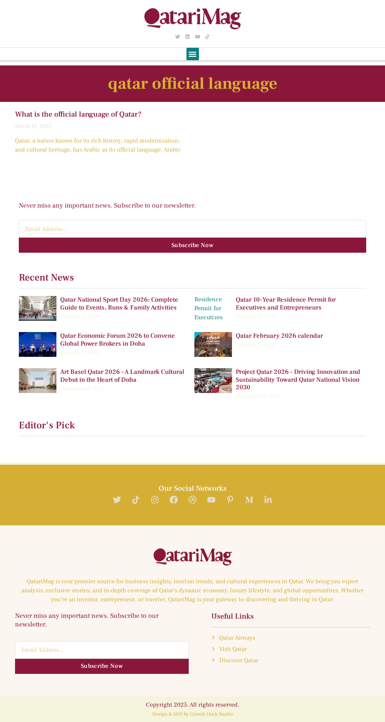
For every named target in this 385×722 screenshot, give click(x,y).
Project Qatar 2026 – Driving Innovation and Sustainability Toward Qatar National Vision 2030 (298, 379)
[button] (192, 54)
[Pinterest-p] (230, 500)
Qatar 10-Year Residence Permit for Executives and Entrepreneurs (286, 303)
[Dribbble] (192, 500)
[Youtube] (197, 36)
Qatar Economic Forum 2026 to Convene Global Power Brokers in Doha (117, 339)
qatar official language (192, 83)
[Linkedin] (187, 36)
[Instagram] (154, 500)
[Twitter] (177, 36)
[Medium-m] (249, 500)
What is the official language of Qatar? (78, 114)
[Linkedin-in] (267, 500)
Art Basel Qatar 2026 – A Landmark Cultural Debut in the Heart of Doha (122, 376)
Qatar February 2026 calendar (279, 336)
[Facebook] (173, 500)
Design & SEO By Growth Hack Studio (192, 714)
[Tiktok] (207, 36)
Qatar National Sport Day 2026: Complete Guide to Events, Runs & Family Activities (119, 303)
